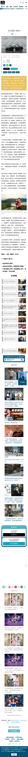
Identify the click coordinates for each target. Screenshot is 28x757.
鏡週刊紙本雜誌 (15, 720)
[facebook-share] (4, 65)
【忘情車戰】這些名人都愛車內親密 (10, 320)
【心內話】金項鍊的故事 (8, 300)
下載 (24, 587)
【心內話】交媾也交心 (8, 313)
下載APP (13, 739)
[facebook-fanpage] (13, 744)
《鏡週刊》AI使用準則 (14, 741)
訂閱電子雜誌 (18, 737)
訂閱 (18, 587)
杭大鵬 (8, 62)
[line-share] (7, 65)
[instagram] (16, 744)
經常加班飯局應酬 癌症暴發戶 (10, 351)
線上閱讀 (14, 731)
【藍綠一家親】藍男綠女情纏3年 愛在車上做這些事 (10, 307)
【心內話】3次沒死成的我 (9, 281)
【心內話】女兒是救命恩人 (9, 339)
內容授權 (7, 739)
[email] (19, 744)
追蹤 (12, 587)
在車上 (17, 72)
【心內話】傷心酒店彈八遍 (9, 288)
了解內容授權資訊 (15, 722)
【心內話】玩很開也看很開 (9, 332)
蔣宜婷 (8, 60)
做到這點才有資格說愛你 (11, 422)
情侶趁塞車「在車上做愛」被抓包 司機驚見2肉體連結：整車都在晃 (10, 326)
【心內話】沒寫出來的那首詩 (9, 294)
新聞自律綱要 (20, 739)
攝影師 (9, 72)
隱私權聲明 (23, 751)
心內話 (5, 72)
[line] (9, 744)
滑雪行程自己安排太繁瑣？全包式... (14, 460)
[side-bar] (26, 2)
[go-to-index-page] (12, 34)
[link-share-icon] (10, 65)
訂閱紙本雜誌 (2, 2)
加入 (6, 587)
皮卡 (14, 72)
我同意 (14, 754)
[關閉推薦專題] (27, 372)
